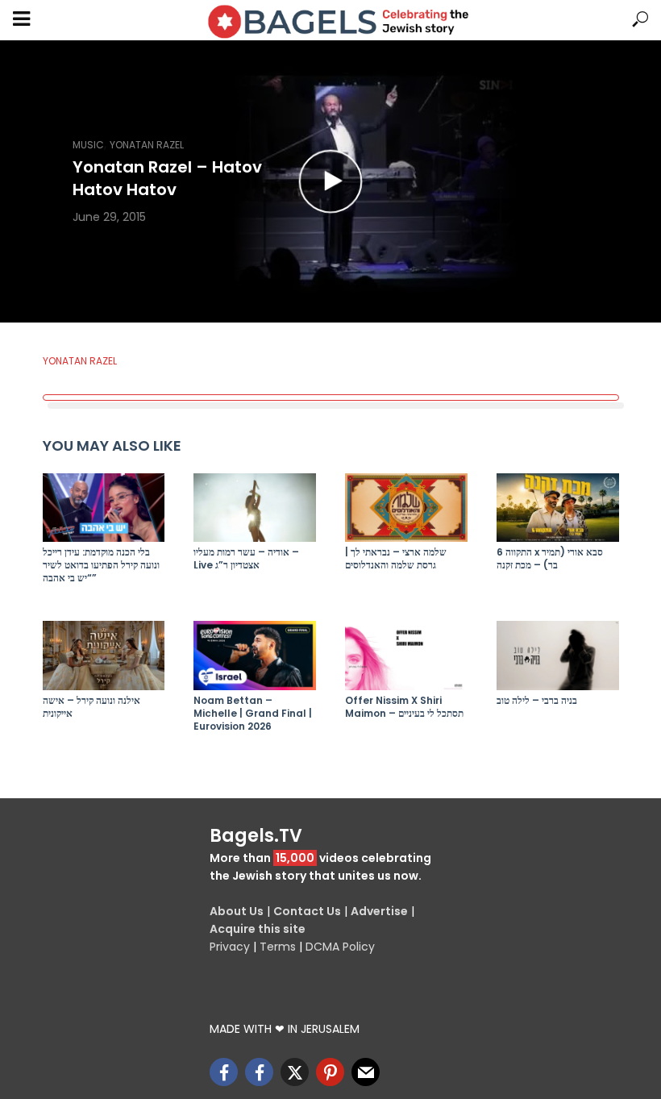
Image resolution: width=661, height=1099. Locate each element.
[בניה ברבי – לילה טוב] (558, 655)
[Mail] (365, 1072)
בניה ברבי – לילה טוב (537, 700)
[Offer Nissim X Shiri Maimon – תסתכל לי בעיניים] (406, 655)
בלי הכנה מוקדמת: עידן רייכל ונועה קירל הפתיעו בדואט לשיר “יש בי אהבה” (101, 565)
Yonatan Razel (147, 145)
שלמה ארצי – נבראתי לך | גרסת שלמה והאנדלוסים (396, 559)
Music (88, 145)
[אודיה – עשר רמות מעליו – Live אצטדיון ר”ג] (254, 507)
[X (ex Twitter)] (295, 1072)
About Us (237, 911)
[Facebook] (224, 1072)
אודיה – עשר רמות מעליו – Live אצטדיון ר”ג (246, 559)
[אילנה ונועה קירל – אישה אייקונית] (104, 655)
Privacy (230, 947)
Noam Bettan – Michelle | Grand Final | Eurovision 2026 (252, 713)
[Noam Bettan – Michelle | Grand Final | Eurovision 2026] (254, 655)
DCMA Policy (340, 947)
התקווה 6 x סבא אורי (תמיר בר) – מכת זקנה (550, 559)
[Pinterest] (330, 1072)
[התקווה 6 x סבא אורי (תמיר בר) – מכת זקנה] (558, 507)
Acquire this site (258, 929)
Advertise (379, 911)
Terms (278, 947)
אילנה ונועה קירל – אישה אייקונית (91, 707)
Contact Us (307, 911)
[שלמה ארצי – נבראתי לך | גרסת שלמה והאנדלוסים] (406, 507)
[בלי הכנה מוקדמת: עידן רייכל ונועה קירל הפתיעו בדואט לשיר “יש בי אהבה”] (104, 507)
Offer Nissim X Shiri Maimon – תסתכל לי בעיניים (404, 707)
